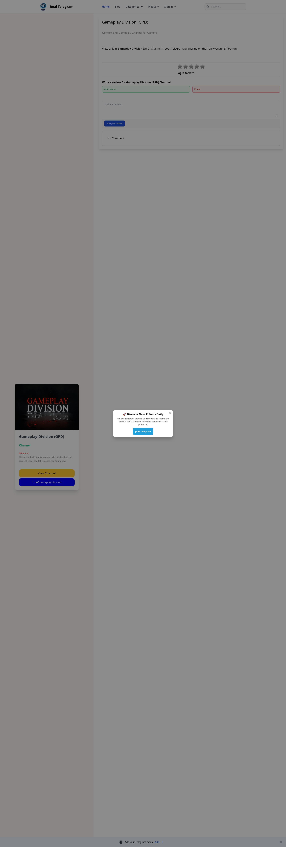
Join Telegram (143, 431)
